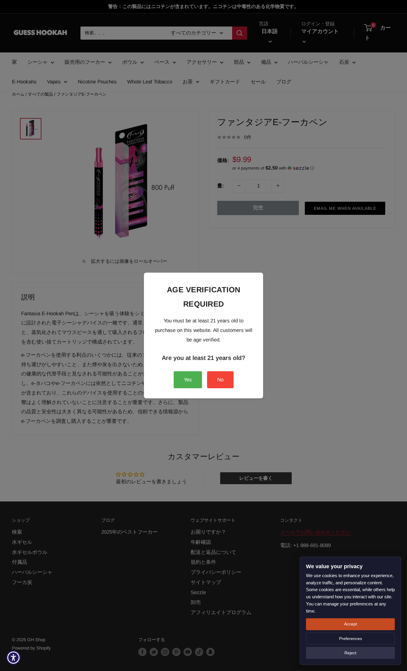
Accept (350, 624)
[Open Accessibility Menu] (13, 657)
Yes (188, 380)
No (220, 380)
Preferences (350, 638)
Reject (350, 652)
